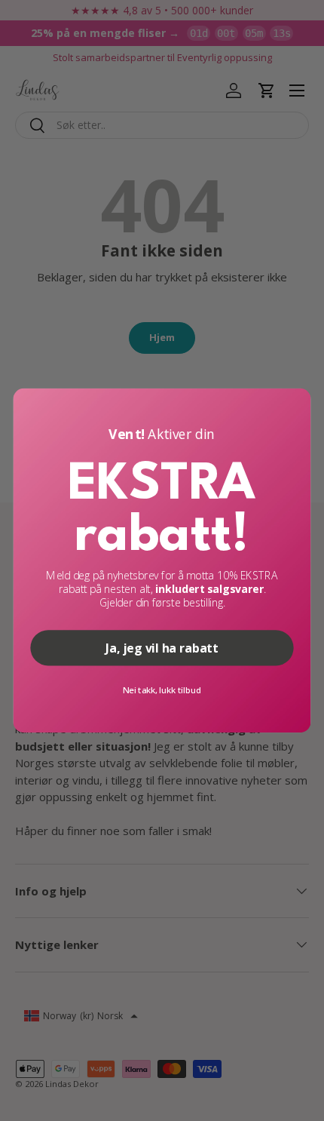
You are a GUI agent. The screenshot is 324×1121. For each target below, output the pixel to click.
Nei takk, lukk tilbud (162, 690)
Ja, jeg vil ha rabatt (162, 648)
